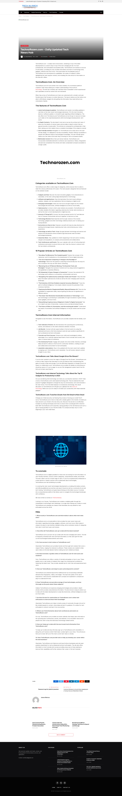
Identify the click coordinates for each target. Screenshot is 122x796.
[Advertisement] (74, 423)
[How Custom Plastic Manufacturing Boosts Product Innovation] (41, 715)
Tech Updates (53, 12)
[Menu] (21, 12)
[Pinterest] (21, 80)
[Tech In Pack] (29, 6)
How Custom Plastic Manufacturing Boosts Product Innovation (38, 724)
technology (39, 89)
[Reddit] (21, 74)
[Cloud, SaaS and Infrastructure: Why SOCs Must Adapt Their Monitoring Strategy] (61, 715)
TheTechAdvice (57, 497)
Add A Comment (61, 734)
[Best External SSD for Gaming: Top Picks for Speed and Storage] (81, 715)
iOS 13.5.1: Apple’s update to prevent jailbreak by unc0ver (93, 767)
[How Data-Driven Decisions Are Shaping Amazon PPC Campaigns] (52, 753)
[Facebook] (21, 67)
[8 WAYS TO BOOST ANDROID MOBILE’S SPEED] (81, 760)
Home (53, 787)
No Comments (44, 56)
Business (26, 12)
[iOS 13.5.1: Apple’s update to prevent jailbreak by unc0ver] (81, 768)
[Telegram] (21, 77)
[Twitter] (21, 70)
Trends (61, 12)
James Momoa (28, 56)
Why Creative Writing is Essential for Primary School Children (65, 769)
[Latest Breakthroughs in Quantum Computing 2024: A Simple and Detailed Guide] (52, 761)
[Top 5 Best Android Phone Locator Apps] (81, 753)
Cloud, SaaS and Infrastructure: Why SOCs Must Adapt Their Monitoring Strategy (60, 725)
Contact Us (66, 787)
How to (45, 12)
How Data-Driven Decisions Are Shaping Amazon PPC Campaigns (65, 753)
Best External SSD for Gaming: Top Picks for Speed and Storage (80, 724)
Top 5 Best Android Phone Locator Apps (93, 752)
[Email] (21, 84)
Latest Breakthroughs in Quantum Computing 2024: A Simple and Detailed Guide (42, 1)
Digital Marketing (36, 12)
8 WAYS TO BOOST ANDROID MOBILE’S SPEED (94, 759)
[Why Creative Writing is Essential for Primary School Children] (52, 770)
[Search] (101, 12)
